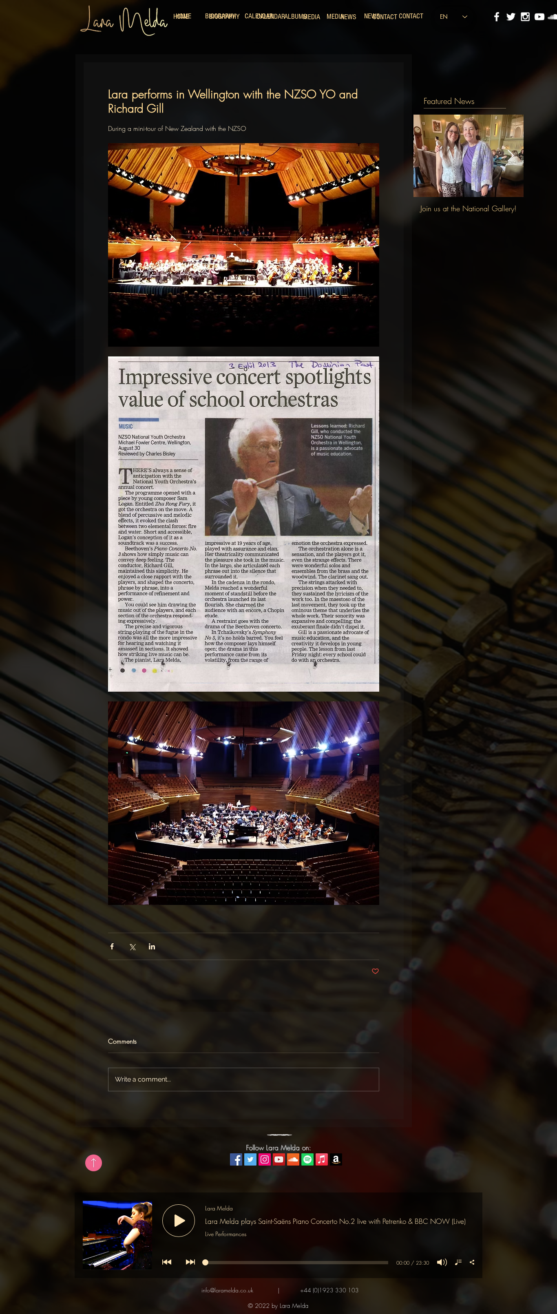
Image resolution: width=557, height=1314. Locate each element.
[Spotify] (307, 1159)
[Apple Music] (322, 1159)
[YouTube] (539, 17)
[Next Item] (510, 156)
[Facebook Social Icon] (236, 1159)
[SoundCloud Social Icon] (293, 1159)
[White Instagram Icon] (525, 17)
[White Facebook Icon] (497, 17)
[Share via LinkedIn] (152, 946)
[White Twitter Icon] (511, 17)
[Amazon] (336, 1159)
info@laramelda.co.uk (227, 1290)
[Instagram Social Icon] (265, 1159)
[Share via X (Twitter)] (132, 946)
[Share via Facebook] (112, 946)
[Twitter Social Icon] (250, 1159)
